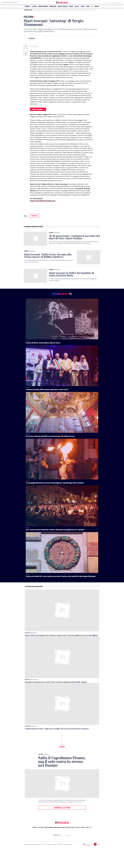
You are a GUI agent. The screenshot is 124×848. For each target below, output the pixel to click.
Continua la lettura (62, 808)
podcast (96, 6)
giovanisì (57, 10)
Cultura (28, 16)
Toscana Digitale (38, 10)
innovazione (53, 6)
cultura (34, 6)
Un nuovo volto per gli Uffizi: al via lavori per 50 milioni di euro (50, 436)
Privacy (32, 844)
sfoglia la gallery (37, 109)
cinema (52, 10)
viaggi (87, 6)
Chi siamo (59, 844)
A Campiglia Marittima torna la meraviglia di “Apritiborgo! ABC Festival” (55, 483)
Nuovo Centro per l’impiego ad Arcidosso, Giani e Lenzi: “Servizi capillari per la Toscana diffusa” (61, 635)
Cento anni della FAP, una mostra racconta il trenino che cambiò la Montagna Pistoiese (60, 576)
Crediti (49, 844)
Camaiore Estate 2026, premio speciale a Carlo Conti (47, 389)
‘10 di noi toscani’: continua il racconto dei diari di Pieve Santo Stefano (74, 237)
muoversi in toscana (65, 10)
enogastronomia (43, 6)
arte (90, 10)
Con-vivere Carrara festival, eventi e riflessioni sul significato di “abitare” (55, 530)
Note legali (26, 844)
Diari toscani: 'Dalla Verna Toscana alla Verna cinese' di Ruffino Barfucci (48, 255)
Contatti (65, 844)
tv (92, 6)
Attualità (27, 632)
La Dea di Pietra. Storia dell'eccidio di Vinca (43, 343)
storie (82, 6)
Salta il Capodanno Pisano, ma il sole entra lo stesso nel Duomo (62, 761)
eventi (72, 10)
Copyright (54, 844)
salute (77, 6)
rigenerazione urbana (80, 10)
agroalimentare (46, 10)
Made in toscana (62, 6)
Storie (51, 232)
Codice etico (43, 844)
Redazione (32, 38)
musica (71, 6)
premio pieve (34, 216)
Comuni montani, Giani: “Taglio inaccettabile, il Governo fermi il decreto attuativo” (57, 729)
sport (87, 10)
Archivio (70, 844)
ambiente (27, 6)
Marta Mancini (34, 679)
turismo (94, 10)
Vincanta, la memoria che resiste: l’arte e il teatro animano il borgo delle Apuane (56, 682)
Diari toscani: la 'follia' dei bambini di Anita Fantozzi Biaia (71, 274)
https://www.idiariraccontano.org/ (43, 201)
